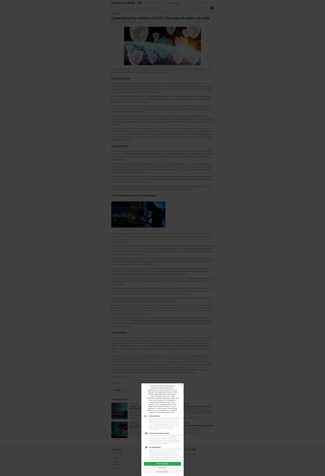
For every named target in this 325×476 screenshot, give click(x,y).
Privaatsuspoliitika (162, 472)
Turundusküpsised (154, 447)
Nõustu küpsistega (162, 463)
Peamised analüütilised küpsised (159, 433)
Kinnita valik (162, 468)
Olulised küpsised (154, 416)
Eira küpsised (181, 385)
